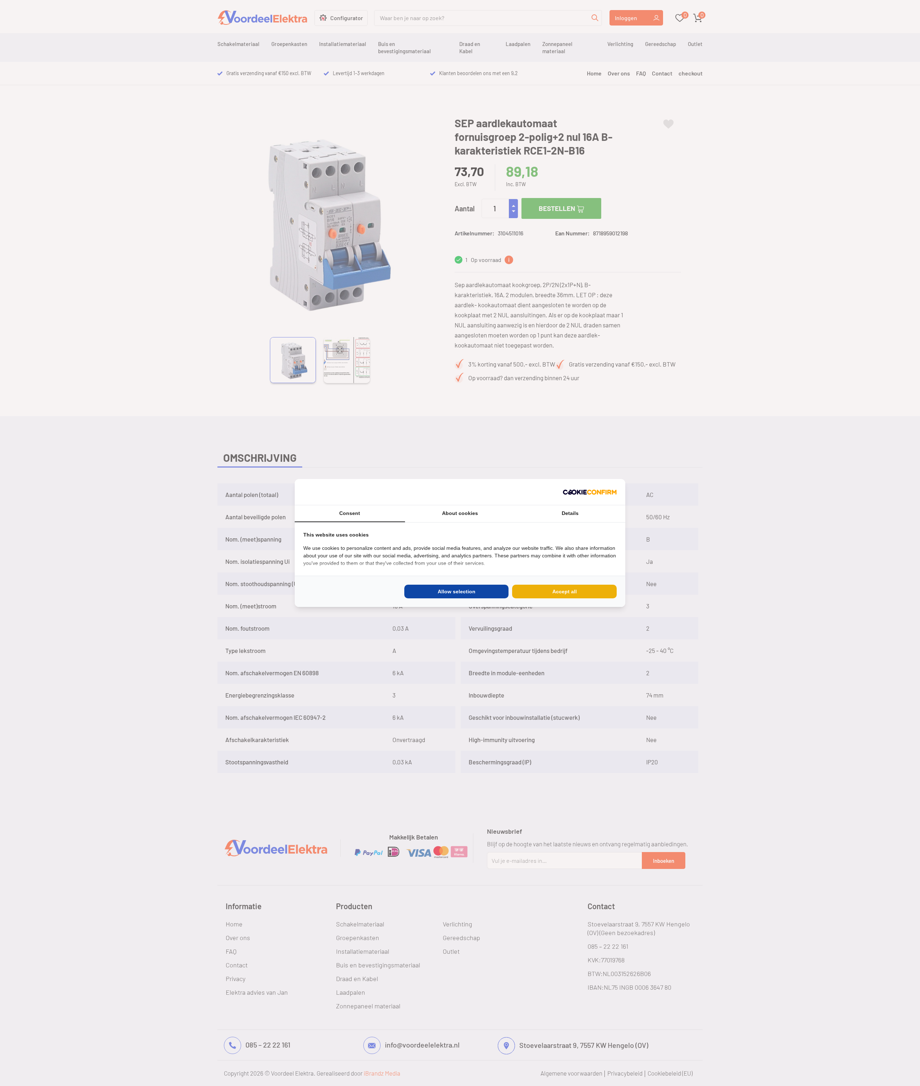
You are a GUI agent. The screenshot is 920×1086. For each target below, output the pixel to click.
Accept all (564, 591)
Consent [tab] (349, 513)
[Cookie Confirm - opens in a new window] (590, 492)
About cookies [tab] (460, 513)
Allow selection (456, 591)
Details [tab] (570, 513)
